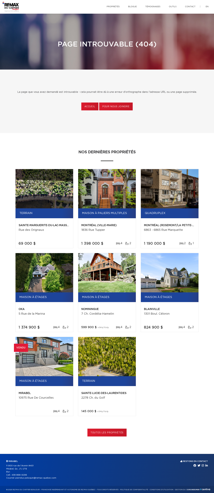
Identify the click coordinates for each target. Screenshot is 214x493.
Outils (173, 7)
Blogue (132, 7)
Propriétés (113, 7)
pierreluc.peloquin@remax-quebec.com (35, 478)
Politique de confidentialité (134, 489)
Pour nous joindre (116, 107)
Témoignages (152, 7)
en (207, 7)
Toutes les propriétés (107, 433)
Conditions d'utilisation (161, 489)
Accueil (89, 107)
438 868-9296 (19, 475)
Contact (190, 7)
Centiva (205, 489)
